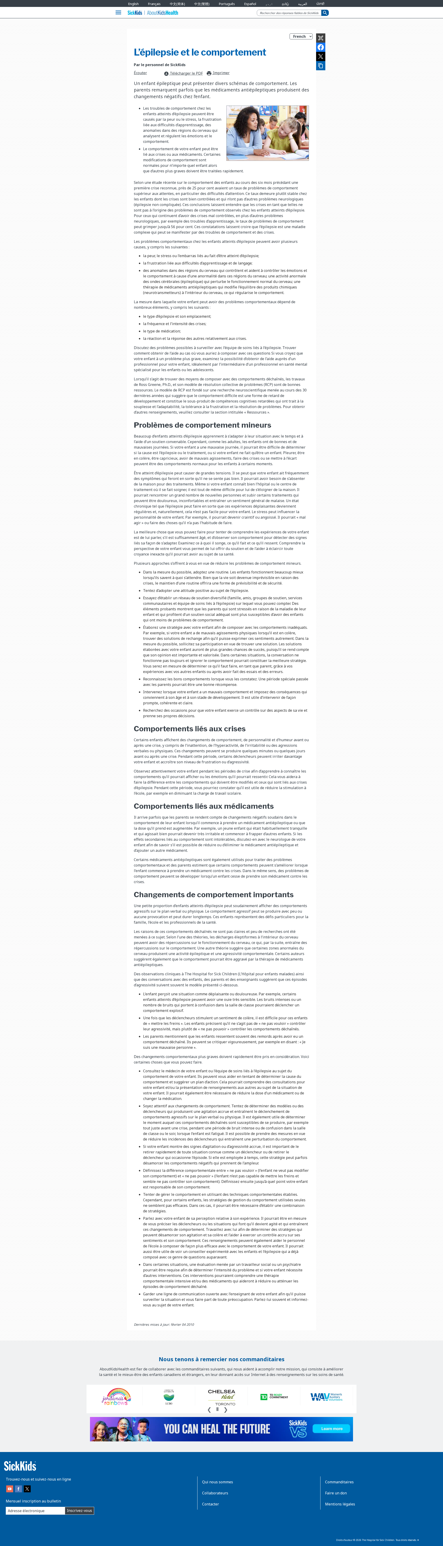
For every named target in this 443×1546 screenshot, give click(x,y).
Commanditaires (339, 1481)
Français (154, 4)
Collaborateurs (215, 1493)
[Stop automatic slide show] (217, 1409)
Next (225, 1409)
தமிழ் (285, 4)
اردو (269, 4)
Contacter (210, 1504)
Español (250, 4)
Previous (209, 1409)
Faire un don (336, 1493)
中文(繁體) (202, 4)
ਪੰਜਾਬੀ (320, 4)
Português (227, 4)
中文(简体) (177, 4)
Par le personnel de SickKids (160, 64)
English (133, 4)
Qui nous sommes (217, 1481)
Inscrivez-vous (79, 1510)
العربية (302, 4)
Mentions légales (340, 1504)
